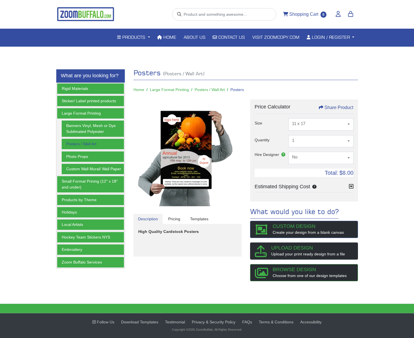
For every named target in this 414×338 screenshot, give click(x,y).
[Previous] (139, 153)
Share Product (338, 107)
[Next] (236, 153)
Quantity (262, 140)
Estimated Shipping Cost (282, 186)
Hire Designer (267, 154)
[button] (313, 186)
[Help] (282, 154)
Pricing (174, 219)
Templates (199, 219)
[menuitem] (133, 37)
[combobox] (320, 124)
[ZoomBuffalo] (85, 14)
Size (258, 123)
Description (148, 219)
